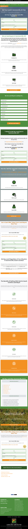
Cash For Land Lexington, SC (19, 503)
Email (15, 26)
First (1, 21)
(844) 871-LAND (14, 228)
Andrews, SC (6, 387)
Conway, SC (5, 391)
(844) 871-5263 (5, 503)
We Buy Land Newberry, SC (18, 502)
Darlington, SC (6, 393)
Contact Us (22, 4)
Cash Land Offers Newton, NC (19, 506)
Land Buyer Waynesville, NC (19, 505)
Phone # (2, 26)
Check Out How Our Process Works (14, 141)
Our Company (13, 4)
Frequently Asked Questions (5, 511)
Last (14, 243)
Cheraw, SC (5, 390)
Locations (8, 4)
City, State (2, 22)
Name (2, 151)
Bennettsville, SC (7, 389)
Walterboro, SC (6, 385)
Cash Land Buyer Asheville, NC (19, 504)
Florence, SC (6, 386)
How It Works (3, 4)
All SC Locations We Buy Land (19, 509)
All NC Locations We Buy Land (19, 510)
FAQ (18, 4)
